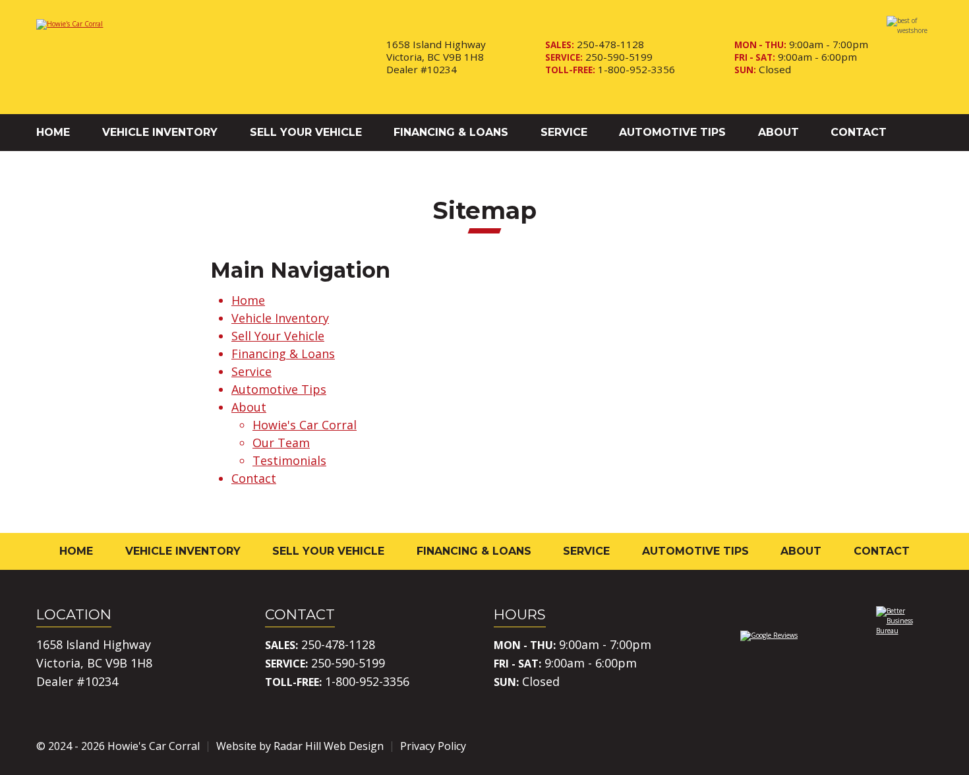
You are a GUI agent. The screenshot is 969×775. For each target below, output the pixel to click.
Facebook (848, 746)
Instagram (885, 746)
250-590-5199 (619, 56)
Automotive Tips (672, 132)
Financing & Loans (451, 132)
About (778, 132)
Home (53, 132)
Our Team (281, 442)
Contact (859, 132)
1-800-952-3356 (636, 69)
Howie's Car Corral (304, 425)
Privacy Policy (433, 746)
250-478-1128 (610, 44)
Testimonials (289, 460)
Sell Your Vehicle (306, 132)
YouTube (922, 746)
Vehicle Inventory (160, 132)
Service (564, 132)
